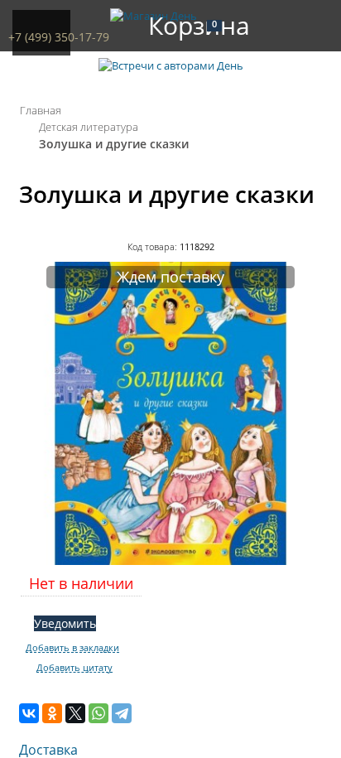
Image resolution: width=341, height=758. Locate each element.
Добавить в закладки (72, 648)
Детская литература (88, 126)
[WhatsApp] (98, 713)
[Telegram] (122, 713)
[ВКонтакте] (29, 713)
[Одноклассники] (52, 713)
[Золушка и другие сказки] (170, 560)
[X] (75, 713)
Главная (40, 110)
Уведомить (65, 623)
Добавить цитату (74, 668)
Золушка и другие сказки (114, 144)
